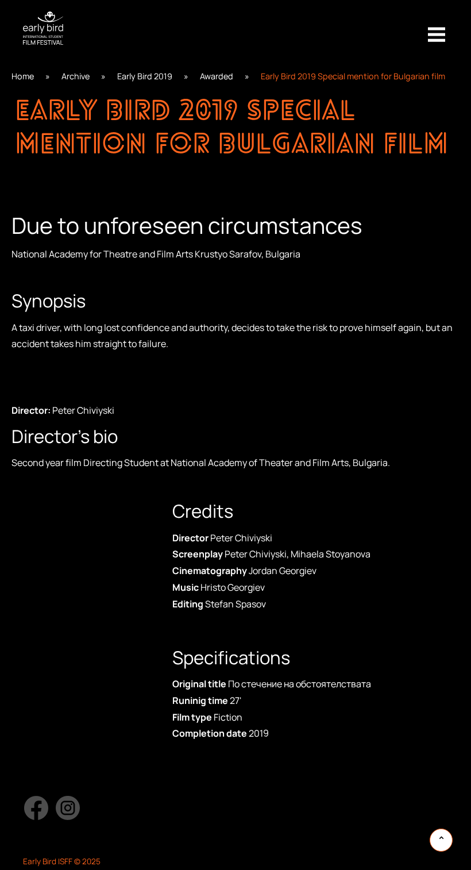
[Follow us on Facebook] (36, 808)
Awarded (216, 76)
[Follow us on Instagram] (68, 808)
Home (22, 76)
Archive (75, 76)
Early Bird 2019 (144, 76)
